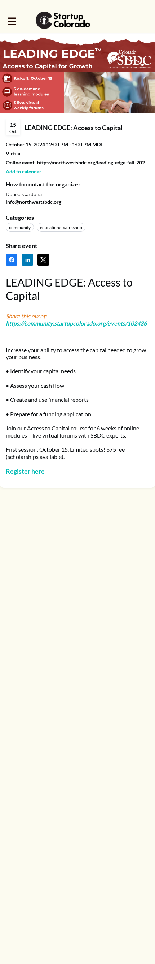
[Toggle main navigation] (11, 20)
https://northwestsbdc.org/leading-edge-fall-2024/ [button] (93, 162)
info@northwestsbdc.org (33, 202)
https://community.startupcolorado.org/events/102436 (76, 323)
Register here (25, 471)
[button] (23, 171)
